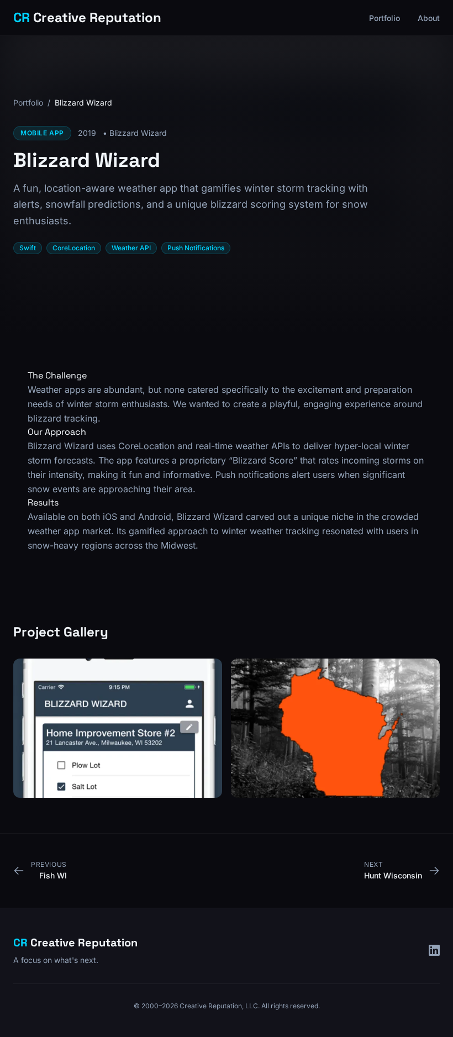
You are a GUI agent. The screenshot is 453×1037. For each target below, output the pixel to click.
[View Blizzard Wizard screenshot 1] (117, 728)
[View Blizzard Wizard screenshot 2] (335, 728)
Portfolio (384, 18)
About (429, 18)
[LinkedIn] (434, 950)
